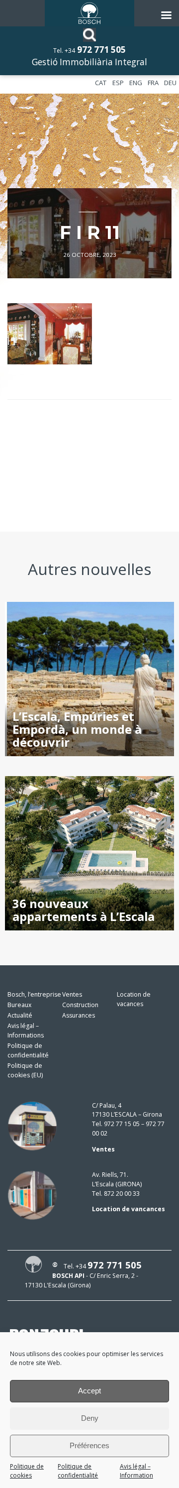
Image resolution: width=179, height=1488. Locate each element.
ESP (118, 82)
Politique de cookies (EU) (25, 1070)
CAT (100, 82)
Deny (89, 1418)
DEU (170, 82)
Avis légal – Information (136, 1471)
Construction (80, 1005)
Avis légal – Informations (25, 1030)
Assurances (78, 1015)
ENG (135, 82)
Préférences (89, 1445)
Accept (89, 1390)
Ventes (72, 994)
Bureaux (19, 1005)
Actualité (19, 1015)
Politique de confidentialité (78, 1471)
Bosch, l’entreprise (34, 994)
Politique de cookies (27, 1471)
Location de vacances (134, 999)
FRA (153, 82)
